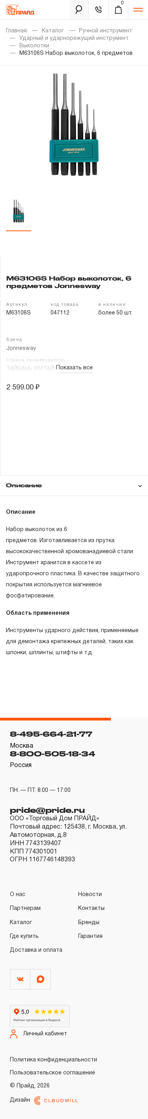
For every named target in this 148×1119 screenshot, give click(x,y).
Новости (90, 894)
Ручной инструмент (105, 31)
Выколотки (34, 46)
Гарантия (90, 936)
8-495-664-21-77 (51, 734)
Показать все (74, 368)
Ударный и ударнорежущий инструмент (74, 38)
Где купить (24, 936)
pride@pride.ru (47, 810)
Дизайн (20, 1100)
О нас (17, 894)
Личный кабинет (45, 1034)
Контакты (91, 908)
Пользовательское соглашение (52, 1073)
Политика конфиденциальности (53, 1060)
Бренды (88, 922)
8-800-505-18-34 (52, 753)
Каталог (53, 31)
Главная (16, 31)
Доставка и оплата (36, 950)
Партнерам (25, 908)
